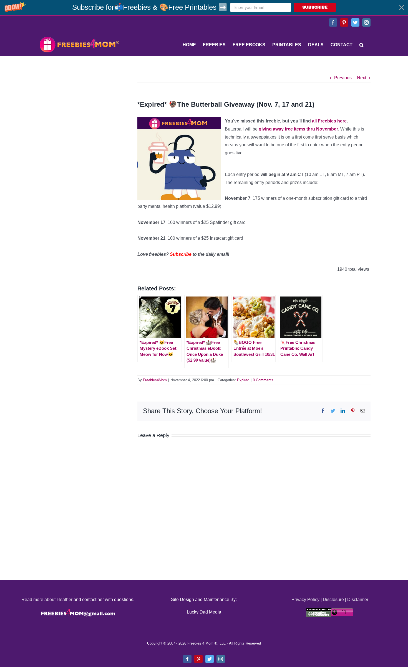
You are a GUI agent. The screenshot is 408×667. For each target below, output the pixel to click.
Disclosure (333, 599)
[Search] (361, 45)
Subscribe (181, 254)
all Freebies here (329, 121)
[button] (204, 7)
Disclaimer (357, 599)
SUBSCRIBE (315, 7)
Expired (243, 380)
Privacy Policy (305, 599)
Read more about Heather (46, 599)
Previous (343, 77)
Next (361, 77)
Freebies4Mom (155, 380)
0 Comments (263, 380)
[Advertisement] (79, 107)
